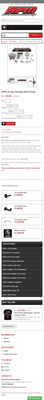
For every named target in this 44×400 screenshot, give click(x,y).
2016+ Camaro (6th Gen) (11, 265)
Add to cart (10, 123)
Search (5, 338)
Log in (12, 4)
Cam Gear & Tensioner (9, 118)
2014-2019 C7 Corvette (11, 253)
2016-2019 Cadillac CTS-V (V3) (14, 274)
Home (5, 41)
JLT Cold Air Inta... (21, 192)
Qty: (3, 101)
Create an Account (10, 354)
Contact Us (35, 398)
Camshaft (8, 129)
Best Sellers (13, 41)
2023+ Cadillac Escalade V (12, 282)
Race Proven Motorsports (14, 132)
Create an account (20, 4)
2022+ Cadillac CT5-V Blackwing (14, 269)
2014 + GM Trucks (9, 295)
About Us (6, 341)
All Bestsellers (8, 326)
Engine (4, 108)
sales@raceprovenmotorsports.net (16, 387)
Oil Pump (5, 113)
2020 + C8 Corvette (10, 248)
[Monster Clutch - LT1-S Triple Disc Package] (8, 233)
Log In (5, 351)
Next (34, 82)
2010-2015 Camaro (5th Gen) (13, 261)
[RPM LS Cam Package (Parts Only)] (22, 54)
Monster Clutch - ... (21, 230)
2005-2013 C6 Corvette (11, 257)
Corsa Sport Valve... (21, 219)
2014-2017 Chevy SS (10, 286)
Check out (31, 4)
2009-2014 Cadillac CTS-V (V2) (14, 278)
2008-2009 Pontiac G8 (11, 290)
